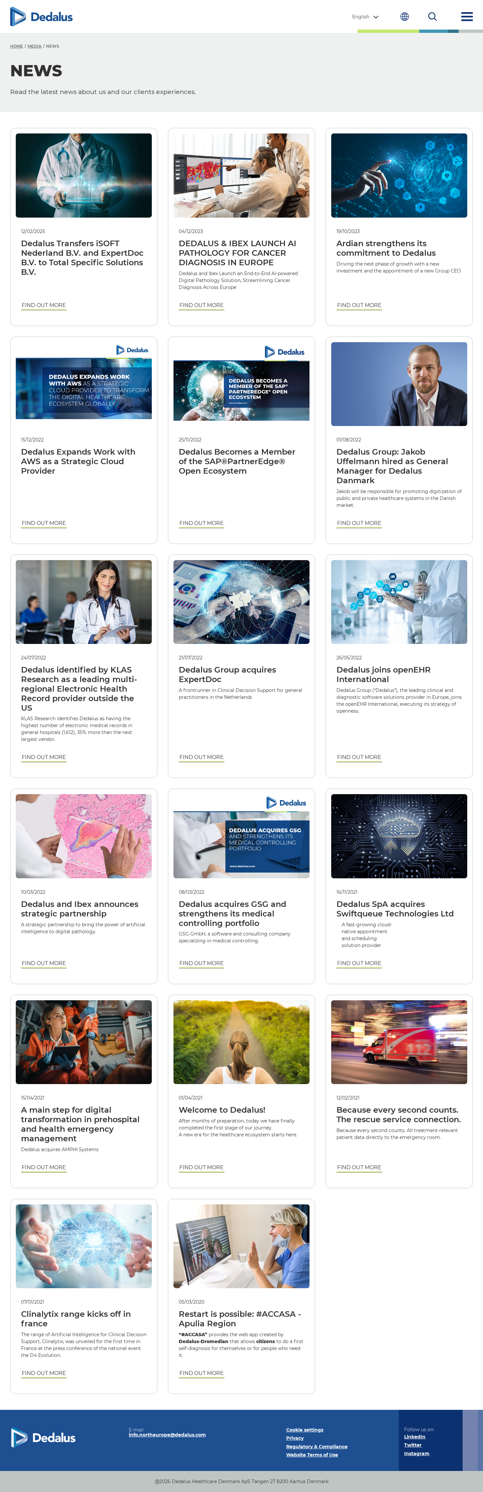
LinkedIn (415, 1437)
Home (16, 46)
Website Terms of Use (312, 1455)
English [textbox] (360, 17)
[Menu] (467, 16)
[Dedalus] (41, 17)
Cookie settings (304, 1430)
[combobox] (366, 16)
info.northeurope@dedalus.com (167, 1435)
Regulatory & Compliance (317, 1447)
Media (34, 46)
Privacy (295, 1438)
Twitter (413, 1445)
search (432, 16)
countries (404, 16)
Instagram (416, 1453)
